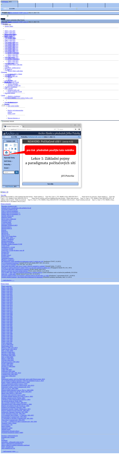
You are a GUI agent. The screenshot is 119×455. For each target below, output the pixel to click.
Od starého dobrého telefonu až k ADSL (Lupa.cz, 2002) (17, 396)
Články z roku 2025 (7, 288)
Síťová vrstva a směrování (9, 219)
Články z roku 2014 (7, 305)
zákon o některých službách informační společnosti (16, 445)
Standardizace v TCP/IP (8, 247)
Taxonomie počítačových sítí (9, 209)
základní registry (6, 429)
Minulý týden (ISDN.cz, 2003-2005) (12, 393)
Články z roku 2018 (7, 299)
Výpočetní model (6, 222)
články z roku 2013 (13, 61)
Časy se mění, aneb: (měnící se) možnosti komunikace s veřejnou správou (22, 272)
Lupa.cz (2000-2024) (7, 344)
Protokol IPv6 (5, 256)
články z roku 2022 (13, 47)
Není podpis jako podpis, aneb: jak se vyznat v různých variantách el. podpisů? (23, 266)
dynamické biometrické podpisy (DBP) (12, 432)
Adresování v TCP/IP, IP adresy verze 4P (13, 250)
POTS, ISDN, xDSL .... (8, 238)
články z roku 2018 (13, 53)
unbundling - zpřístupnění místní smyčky (13, 442)
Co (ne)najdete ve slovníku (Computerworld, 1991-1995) (17, 418)
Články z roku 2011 (7, 310)
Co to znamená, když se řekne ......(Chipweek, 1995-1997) (18, 415)
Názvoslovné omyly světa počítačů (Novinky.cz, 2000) (17, 404)
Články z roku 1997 (7, 332)
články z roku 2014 (13, 60)
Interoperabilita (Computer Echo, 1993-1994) (14, 417)
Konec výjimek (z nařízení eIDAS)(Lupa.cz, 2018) (16, 382)
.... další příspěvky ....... (8, 280)
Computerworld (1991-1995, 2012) (11, 373)
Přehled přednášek (6, 204)
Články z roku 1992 (7, 340)
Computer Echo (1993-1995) (10, 374)
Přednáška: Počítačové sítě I (9, 206)
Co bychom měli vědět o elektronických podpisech (15, 269)
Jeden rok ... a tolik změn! (9, 274)
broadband (4, 440)
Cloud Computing (6, 223)
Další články (8, 36)
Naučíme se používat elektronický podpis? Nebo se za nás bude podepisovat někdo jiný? (26, 267)
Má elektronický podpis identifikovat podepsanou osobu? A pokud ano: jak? (22, 261)
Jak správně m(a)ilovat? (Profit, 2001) (12, 401)
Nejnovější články (10, 34)
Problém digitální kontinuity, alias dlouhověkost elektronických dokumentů (22, 277)
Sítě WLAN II (5, 234)
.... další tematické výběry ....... (10, 451)
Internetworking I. (6, 227)
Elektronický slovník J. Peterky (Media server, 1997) (16, 409)
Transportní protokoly (8, 258)
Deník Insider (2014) (7, 346)
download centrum (10, 93)
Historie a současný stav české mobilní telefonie (15, 271)
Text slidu (3, 195)
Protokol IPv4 (5, 252)
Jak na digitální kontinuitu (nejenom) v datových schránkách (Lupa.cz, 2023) (23, 380)
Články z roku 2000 (7, 327)
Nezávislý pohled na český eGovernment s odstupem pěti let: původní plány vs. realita (25, 275)
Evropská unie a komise (8, 437)
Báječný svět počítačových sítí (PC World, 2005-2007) (17, 391)
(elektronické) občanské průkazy (10, 431)
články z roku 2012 (13, 63)
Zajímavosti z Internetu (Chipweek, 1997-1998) (15, 412)
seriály (9, 75)
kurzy (9, 79)
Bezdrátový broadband (8, 242)
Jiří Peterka (5, 1)
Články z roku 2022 (7, 292)
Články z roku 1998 (7, 330)
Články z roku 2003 (7, 322)
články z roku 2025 (10, 31)
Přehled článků (5, 283)
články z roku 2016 (13, 57)
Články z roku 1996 (7, 333)
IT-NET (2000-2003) (7, 363)
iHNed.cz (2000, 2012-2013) (10, 347)
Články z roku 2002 (7, 324)
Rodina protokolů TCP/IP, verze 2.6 (18, 12)
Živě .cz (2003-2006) (7, 357)
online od (6, 8)
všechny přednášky (13, 84)
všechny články (9, 26)
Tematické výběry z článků (9, 423)
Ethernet (4, 230)
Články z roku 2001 (7, 325)
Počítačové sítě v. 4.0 (13, 90)
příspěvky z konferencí (11, 87)
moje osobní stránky (13, 106)
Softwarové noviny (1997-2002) (10, 362)
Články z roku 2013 (7, 306)
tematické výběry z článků (15, 74)
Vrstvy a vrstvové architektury (10, 211)
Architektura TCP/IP (7, 249)
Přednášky (4, 72)
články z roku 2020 (13, 50)
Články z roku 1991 (7, 341)
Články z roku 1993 (7, 338)
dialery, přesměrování (7, 446)
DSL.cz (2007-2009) (7, 351)
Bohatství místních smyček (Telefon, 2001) (13, 398)
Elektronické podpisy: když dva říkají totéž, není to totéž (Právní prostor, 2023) (23, 379)
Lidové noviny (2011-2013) (9, 349)
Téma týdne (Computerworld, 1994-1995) (13, 420)
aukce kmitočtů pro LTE (8, 448)
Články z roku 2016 (7, 302)
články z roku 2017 (13, 55)
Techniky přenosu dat (7, 216)
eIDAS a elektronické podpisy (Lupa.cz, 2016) (14, 384)
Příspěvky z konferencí (8, 260)
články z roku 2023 (13, 45)
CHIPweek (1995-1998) (8, 371)
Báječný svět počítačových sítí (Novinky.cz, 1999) (15, 406)
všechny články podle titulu (15, 71)
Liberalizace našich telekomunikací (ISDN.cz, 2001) (16, 399)
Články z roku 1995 (7, 335)
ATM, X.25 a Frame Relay (9, 236)
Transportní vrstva (6, 220)
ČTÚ (3, 439)
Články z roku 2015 (7, 303)
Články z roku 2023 (7, 291)
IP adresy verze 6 (6, 255)
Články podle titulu (7, 343)
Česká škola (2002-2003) (8, 355)
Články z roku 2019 (7, 297)
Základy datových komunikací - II (11, 214)
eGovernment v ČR (7, 424)
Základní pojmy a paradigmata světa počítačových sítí (16, 208)
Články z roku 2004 (7, 321)
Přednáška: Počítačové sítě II (9, 225)
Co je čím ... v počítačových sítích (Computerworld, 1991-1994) (19, 421)
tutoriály (7, 66)
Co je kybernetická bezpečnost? (10, 263)
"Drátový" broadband (8, 239)
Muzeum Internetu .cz (14, 118)
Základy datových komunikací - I (11, 212)
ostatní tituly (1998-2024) (9, 376)
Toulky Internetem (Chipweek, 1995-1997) (13, 413)
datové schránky (6, 426)
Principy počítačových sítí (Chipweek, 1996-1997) (15, 410)
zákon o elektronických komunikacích (12, 443)
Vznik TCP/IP (5, 245)
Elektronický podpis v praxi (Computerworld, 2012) (16, 387)
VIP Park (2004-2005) (8, 360)
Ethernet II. (5, 231)
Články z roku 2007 (7, 316)
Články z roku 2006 (7, 317)
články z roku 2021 (13, 49)
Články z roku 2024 (7, 289)
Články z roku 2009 (7, 313)
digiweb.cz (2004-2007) (8, 352)
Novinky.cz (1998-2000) (8, 366)
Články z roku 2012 (7, 308)
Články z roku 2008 (7, 314)
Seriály (3, 377)
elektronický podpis (7, 428)
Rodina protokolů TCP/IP (12, 82)
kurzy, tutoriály (9, 88)
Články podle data (7, 286)
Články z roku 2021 (7, 294)
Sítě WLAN (5, 233)
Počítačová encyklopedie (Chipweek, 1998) (14, 407)
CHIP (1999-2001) (7, 369)
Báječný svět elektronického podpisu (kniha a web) (19, 98)
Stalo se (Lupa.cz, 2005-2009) (10, 388)
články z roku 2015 (13, 58)
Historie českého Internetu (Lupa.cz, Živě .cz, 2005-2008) (17, 390)
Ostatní (3, 95)
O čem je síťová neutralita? (9, 264)
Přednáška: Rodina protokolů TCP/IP (12, 244)
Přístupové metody (7, 217)
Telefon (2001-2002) (7, 365)
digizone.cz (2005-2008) (8, 354)
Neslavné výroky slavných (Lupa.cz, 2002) (13, 395)
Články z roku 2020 (7, 295)
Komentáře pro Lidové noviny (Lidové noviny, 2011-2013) (18, 385)
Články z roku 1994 (7, 336)
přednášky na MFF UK (14, 85)
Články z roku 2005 (7, 319)
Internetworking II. (7, 228)
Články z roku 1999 (7, 328)
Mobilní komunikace (7, 241)
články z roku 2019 (10, 40)
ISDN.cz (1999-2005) (8, 358)
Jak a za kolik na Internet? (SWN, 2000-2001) (14, 402)
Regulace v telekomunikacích (10, 435)
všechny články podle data (15, 64)
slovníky (7, 70)
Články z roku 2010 (7, 311)
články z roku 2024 (10, 32)
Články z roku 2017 (7, 300)
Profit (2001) (5, 368)
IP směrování (5, 253)
